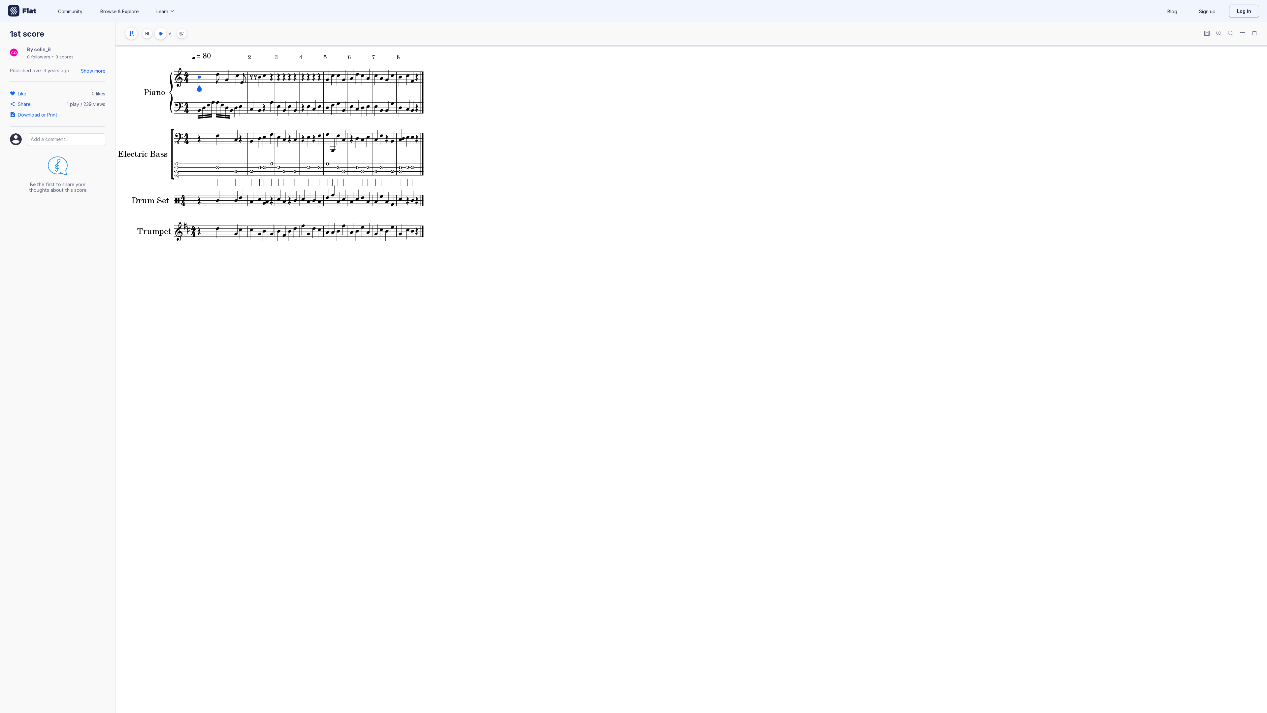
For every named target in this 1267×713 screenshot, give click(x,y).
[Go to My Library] (22, 11)
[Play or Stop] (161, 34)
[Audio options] (169, 34)
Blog (1172, 11)
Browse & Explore (119, 11)
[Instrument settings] (131, 34)
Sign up (1207, 11)
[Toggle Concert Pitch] (1207, 33)
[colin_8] (14, 53)
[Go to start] (147, 34)
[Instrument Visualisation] (182, 34)
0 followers (38, 56)
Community (70, 11)
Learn (162, 11)
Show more (93, 71)
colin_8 (42, 49)
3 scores (64, 56)
